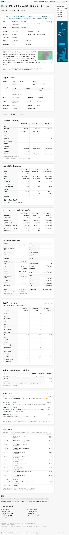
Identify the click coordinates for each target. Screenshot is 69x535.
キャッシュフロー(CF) (36, 16)
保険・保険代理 (5, 509)
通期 (14, 16)
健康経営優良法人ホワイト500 (9, 517)
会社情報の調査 (60, 6)
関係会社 (45, 18)
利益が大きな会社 (6, 511)
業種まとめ (59, 12)
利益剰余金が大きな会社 (33, 511)
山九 (13, 501)
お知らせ (29, 533)
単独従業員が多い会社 (7, 515)
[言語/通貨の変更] (66, 2)
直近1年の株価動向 (37, 18)
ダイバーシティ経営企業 (33, 515)
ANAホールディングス (6, 498)
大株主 (13, 18)
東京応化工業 (32, 501)
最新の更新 (59, 16)
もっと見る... (50, 501)
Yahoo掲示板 (41, 393)
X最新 (51, 393)
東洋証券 (17, 501)
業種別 (9, 533)
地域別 (5, 533)
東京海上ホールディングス (17, 498)
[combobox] (54, 2)
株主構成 (18, 18)
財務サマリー (9, 16)
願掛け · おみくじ (21, 10)
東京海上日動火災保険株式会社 (37, 1)
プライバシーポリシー (17, 533)
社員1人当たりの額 (26, 16)
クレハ (26, 501)
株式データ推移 (7, 18)
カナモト (22, 501)
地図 (29, 27)
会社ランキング (60, 10)
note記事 (47, 393)
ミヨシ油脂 (44, 501)
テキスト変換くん (36, 533)
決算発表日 (59, 14)
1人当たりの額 (12, 202)
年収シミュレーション (62, 8)
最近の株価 (23, 18)
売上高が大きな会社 (32, 509)
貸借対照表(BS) (45, 16)
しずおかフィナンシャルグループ (36, 498)
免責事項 (38, 526)
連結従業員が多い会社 (33, 513)
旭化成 (25, 498)
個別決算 (5, 114)
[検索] (64, 2)
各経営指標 (18, 16)
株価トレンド (29, 18)
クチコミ (50, 18)
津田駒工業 (38, 501)
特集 (2, 533)
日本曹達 (9, 501)
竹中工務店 (3, 501)
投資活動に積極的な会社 (7, 513)
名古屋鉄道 (46, 498)
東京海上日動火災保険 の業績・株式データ (21, 69)
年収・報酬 (4, 10)
